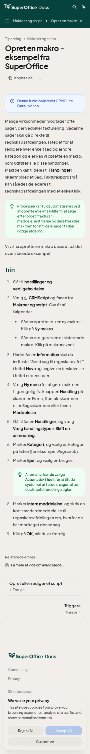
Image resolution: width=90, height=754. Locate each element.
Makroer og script (41, 39)
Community (18, 669)
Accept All (64, 731)
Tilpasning (13, 39)
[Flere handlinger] (40, 78)
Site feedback (20, 691)
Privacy (14, 678)
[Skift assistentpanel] (84, 7)
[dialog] (45, 722)
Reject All (25, 731)
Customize (45, 742)
